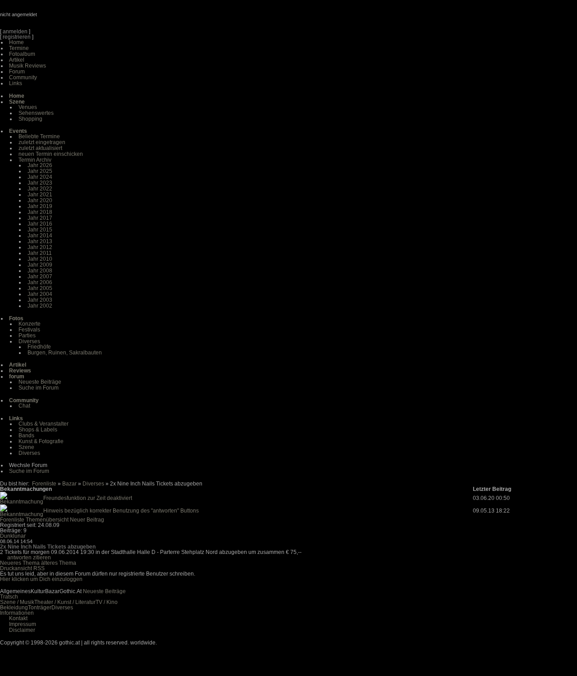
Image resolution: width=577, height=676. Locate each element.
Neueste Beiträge (39, 382)
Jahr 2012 (39, 247)
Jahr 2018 (39, 212)
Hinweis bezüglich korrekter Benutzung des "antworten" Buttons (121, 511)
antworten (19, 557)
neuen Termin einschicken (50, 154)
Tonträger (39, 607)
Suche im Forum (38, 388)
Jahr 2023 (39, 183)
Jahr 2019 (39, 206)
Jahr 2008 (39, 271)
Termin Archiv (34, 160)
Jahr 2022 (39, 189)
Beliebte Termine (39, 136)
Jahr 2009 (39, 265)
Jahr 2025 (39, 171)
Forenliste (44, 484)
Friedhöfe (39, 347)
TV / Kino (107, 602)
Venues (27, 107)
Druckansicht (16, 568)
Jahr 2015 (39, 230)
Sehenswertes (36, 113)
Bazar (69, 484)
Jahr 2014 (39, 235)
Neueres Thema (20, 563)
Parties (27, 335)
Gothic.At (52, 18)
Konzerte (29, 324)
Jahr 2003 (39, 300)
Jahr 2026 (39, 165)
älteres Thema (58, 563)
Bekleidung (14, 607)
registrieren (17, 37)
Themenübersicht (47, 520)
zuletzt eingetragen (41, 142)
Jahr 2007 (39, 276)
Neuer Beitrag (87, 520)
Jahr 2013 (39, 241)
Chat (24, 406)
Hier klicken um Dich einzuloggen (41, 579)
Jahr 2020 (39, 200)
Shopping (30, 119)
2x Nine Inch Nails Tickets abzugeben (48, 547)
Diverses (29, 341)
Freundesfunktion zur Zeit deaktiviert (87, 498)
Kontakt (18, 618)
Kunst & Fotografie (41, 441)
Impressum (22, 624)
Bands (26, 435)
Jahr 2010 (39, 259)
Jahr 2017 (39, 218)
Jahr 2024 (39, 177)
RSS (39, 568)
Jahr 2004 (39, 294)
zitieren (42, 557)
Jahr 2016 (39, 224)
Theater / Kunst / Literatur (65, 602)
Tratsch (9, 597)
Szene (26, 447)
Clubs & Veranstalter (43, 424)
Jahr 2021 (39, 194)
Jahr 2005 (39, 288)
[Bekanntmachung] (21, 502)
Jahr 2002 (39, 306)
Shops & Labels (37, 429)
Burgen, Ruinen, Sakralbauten (64, 352)
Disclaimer (22, 630)
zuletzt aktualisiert (40, 148)
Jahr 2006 (39, 282)
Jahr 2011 (39, 253)
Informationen (17, 613)
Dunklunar (13, 536)
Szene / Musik (17, 602)
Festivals (29, 330)
